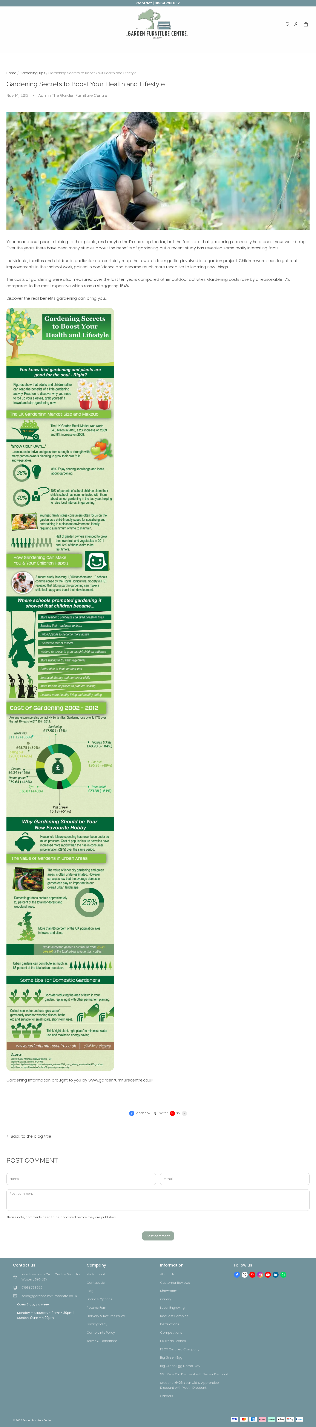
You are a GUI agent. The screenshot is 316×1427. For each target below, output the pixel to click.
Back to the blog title (31, 1136)
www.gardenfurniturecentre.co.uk (121, 1080)
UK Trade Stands (173, 1341)
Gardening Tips (32, 73)
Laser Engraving (172, 1307)
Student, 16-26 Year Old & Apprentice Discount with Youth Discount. (189, 1385)
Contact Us (96, 1282)
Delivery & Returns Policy (106, 1316)
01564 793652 (31, 1287)
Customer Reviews (175, 1282)
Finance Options (99, 1299)
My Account (96, 1274)
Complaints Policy (101, 1332)
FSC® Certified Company (179, 1349)
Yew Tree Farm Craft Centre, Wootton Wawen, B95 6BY (51, 1277)
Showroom (168, 1290)
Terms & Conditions (102, 1341)
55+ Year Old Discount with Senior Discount (194, 1374)
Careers (166, 1396)
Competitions (171, 1332)
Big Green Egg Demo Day (180, 1366)
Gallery (165, 1299)
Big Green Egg (171, 1357)
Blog (90, 1290)
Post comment (158, 1236)
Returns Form (97, 1307)
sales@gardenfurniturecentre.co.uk (49, 1296)
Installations (169, 1324)
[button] (287, 24)
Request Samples (174, 1316)
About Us (167, 1274)
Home (11, 73)
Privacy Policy (97, 1324)
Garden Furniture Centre (37, 1420)
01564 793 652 (167, 3)
